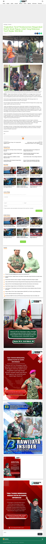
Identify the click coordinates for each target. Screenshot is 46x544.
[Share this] (35, 33)
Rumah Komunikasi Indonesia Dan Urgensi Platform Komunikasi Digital (31, 154)
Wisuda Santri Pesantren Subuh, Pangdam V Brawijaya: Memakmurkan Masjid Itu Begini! (21, 279)
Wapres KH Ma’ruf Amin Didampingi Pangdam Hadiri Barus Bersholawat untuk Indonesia (21, 283)
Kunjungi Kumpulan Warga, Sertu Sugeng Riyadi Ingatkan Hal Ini (12, 142)
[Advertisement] (23, 14)
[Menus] (4, 1)
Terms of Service (15, 542)
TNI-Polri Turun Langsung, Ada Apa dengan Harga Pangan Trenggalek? (13, 154)
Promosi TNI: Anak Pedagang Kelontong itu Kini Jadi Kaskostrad (17, 274)
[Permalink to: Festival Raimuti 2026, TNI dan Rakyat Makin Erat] (36, 181)
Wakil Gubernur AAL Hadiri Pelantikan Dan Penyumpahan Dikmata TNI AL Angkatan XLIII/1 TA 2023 (33, 143)
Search (5, 532)
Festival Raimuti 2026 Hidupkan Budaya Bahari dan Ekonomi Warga (12, 161)
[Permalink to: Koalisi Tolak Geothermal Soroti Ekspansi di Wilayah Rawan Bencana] (23, 170)
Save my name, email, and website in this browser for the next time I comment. (19, 208)
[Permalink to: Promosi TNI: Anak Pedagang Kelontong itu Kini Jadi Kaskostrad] (23, 261)
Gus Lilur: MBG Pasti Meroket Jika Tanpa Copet (14, 293)
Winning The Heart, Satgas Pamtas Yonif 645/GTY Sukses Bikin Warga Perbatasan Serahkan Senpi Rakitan (23, 277)
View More (23, 241)
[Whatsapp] (41, 33)
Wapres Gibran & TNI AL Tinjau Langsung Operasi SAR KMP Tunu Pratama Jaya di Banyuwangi (22, 291)
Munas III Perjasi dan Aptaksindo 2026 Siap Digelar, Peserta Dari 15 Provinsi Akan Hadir (31, 161)
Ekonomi (5, 33)
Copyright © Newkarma (7, 542)
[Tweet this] (37, 33)
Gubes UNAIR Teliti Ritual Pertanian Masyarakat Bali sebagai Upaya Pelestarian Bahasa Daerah (23, 281)
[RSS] (23, 138)
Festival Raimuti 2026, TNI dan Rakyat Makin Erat (32, 156)
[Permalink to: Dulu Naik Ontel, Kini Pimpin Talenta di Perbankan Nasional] (10, 170)
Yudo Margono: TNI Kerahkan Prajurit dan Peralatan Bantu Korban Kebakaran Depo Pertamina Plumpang (23, 289)
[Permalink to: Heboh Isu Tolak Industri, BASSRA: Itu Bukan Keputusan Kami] (23, 181)
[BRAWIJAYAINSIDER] (23, 1)
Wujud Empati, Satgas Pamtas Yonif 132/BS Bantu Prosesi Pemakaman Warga (19, 286)
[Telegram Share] (39, 33)
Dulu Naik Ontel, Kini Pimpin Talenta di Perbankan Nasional (13, 150)
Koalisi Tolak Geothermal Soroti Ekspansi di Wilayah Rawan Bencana (31, 150)
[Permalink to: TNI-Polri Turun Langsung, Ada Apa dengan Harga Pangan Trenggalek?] (36, 170)
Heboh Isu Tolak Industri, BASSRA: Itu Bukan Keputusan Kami (12, 157)
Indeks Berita (21, 542)
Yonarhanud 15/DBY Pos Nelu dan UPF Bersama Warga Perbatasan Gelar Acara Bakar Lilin (22, 295)
